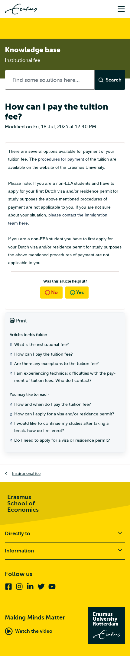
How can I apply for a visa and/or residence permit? (64, 414)
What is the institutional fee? (41, 344)
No (54, 292)
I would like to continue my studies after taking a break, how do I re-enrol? (61, 427)
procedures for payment (61, 159)
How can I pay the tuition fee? (43, 354)
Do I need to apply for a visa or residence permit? (62, 440)
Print (21, 321)
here (23, 223)
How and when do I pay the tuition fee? (52, 404)
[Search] (110, 80)
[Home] (21, 9)
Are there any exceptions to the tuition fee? (56, 363)
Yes (80, 292)
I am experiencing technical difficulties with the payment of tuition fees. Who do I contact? (65, 377)
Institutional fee (26, 473)
